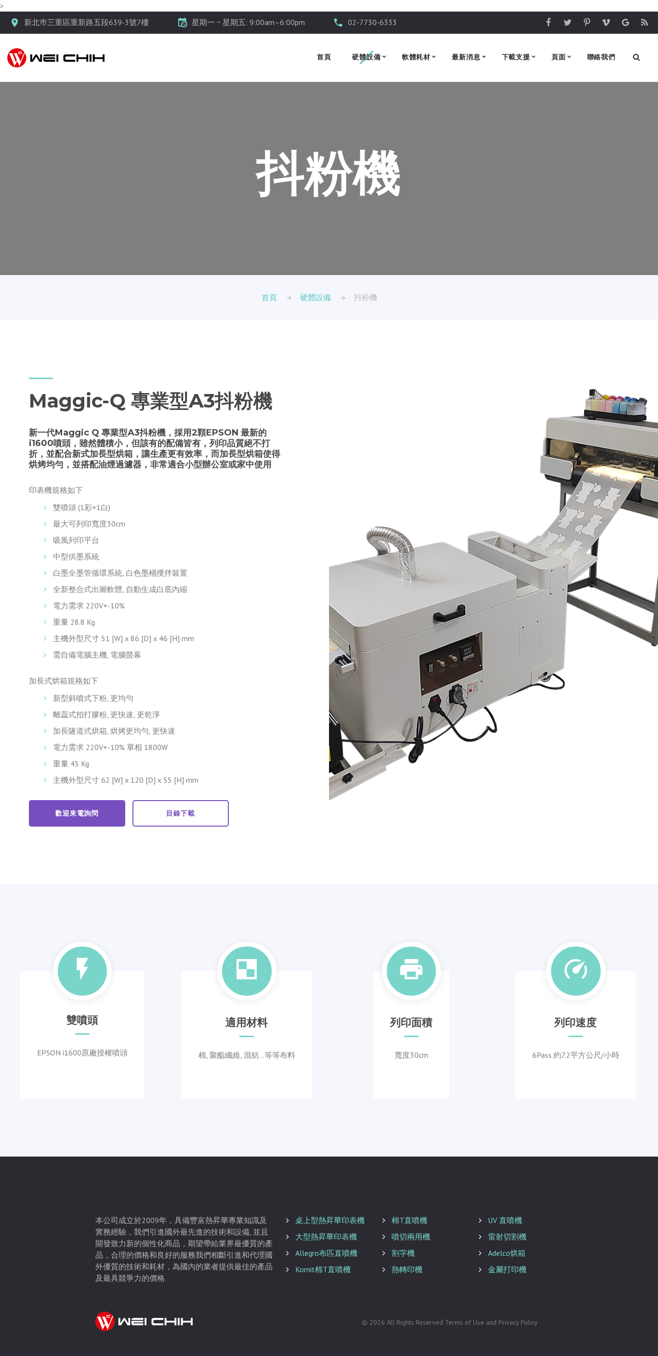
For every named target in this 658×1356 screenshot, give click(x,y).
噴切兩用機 (411, 1236)
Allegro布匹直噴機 (326, 1253)
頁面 (559, 57)
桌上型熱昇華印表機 (330, 1220)
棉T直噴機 (409, 1220)
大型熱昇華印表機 (326, 1236)
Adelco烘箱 (507, 1253)
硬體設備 (366, 57)
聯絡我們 (601, 57)
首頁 (324, 57)
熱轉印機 (407, 1269)
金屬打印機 (507, 1269)
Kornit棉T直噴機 (323, 1269)
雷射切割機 (507, 1236)
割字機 (403, 1253)
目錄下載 (180, 813)
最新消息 (466, 57)
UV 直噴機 (505, 1220)
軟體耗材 (416, 57)
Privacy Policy (518, 1322)
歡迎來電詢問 (76, 813)
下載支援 (516, 57)
